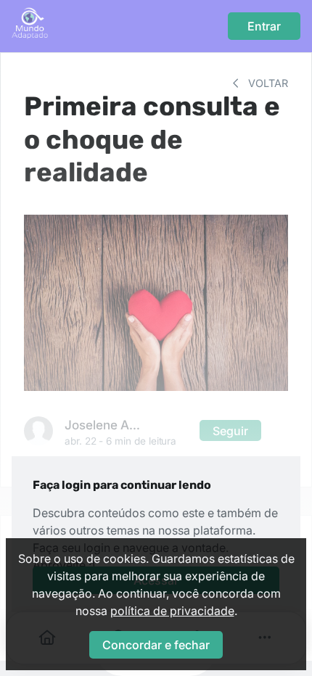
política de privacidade (172, 610)
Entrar (264, 26)
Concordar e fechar (156, 645)
